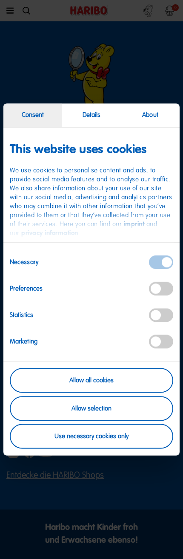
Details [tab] (92, 115)
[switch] (161, 289)
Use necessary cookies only (91, 436)
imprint (134, 224)
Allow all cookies (91, 380)
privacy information (49, 233)
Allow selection (91, 408)
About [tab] (150, 115)
